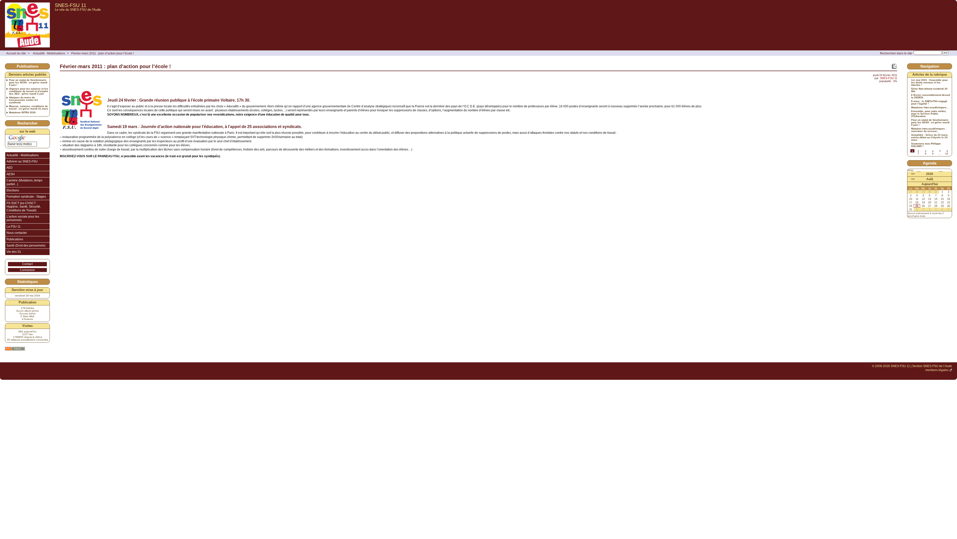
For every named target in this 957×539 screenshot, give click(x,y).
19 (946, 153)
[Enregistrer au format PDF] (894, 66)
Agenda (929, 163)
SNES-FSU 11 (70, 5)
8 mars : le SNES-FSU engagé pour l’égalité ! (929, 102)
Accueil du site (16, 53)
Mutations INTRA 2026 (22, 112)
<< (913, 174)
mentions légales (937, 370)
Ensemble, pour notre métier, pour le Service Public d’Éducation (928, 114)
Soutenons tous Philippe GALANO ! (926, 144)
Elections (12, 190)
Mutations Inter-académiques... (930, 107)
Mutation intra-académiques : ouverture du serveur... (928, 130)
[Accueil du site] (27, 25)
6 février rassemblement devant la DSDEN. (930, 96)
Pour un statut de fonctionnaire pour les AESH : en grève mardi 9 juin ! (28, 82)
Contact (27, 264)
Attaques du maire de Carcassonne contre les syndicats (23, 100)
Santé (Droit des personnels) (25, 245)
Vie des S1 (13, 252)
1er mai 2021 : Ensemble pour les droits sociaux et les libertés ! (929, 82)
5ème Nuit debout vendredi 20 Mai (929, 90)
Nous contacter (16, 233)
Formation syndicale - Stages (26, 196)
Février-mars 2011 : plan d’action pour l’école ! (102, 53)
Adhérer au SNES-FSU (22, 161)
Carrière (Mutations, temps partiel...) (24, 182)
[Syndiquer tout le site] (15, 349)
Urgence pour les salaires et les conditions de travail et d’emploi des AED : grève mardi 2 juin (28, 91)
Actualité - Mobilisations (49, 53)
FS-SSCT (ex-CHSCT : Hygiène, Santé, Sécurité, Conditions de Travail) (23, 206)
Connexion (27, 270)
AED (9, 167)
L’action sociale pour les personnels (22, 218)
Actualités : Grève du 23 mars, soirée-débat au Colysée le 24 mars (929, 137)
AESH (10, 174)
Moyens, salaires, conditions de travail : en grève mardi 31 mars (28, 107)
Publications (14, 239)
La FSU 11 (13, 226)
